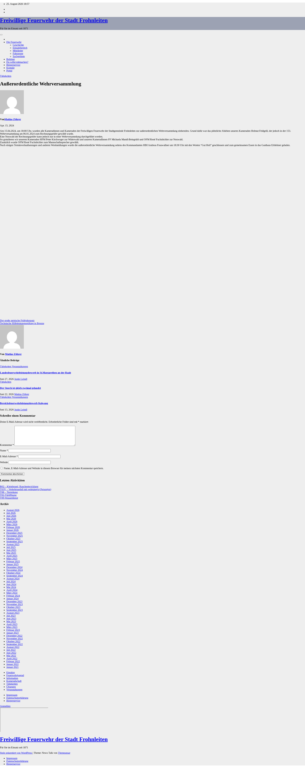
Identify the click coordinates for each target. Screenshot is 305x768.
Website (4, 462)
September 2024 (14, 575)
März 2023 (11, 627)
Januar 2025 (12, 564)
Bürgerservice (13, 65)
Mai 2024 (11, 587)
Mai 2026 (11, 518)
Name (4, 450)
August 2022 (12, 647)
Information (12, 678)
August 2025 (12, 544)
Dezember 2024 (14, 567)
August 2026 (12, 510)
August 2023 (12, 613)
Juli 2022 (11, 650)
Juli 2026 (11, 513)
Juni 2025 (11, 550)
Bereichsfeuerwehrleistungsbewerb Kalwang (24, 403)
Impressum (11, 695)
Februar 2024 (13, 595)
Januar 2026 (12, 530)
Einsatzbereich (20, 47)
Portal (9, 70)
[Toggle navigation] (1, 34)
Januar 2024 (12, 598)
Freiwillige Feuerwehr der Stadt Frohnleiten (54, 20)
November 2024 (14, 570)
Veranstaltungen (20, 366)
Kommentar (7, 445)
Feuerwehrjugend (15, 675)
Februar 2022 (13, 661)
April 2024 (11, 590)
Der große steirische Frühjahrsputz (17, 320)
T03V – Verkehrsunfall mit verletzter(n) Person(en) (25, 489)
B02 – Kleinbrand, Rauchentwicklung (19, 486)
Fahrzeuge (18, 53)
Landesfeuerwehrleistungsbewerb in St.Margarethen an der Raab (35, 372)
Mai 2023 (11, 621)
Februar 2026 (13, 527)
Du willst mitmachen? (17, 62)
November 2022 (14, 638)
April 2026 (11, 521)
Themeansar (64, 753)
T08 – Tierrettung (9, 492)
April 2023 (11, 624)
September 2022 (14, 644)
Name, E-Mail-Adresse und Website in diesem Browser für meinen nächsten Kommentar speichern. (54, 468)
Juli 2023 (11, 615)
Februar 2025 (13, 561)
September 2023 (14, 610)
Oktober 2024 (13, 573)
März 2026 (11, 524)
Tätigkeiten (5, 76)
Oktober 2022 (13, 641)
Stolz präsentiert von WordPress (16, 753)
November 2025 (14, 535)
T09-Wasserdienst (9, 498)
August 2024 (12, 578)
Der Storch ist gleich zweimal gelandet (20, 388)
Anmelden (5, 706)
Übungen (11, 686)
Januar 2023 (12, 632)
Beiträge (10, 59)
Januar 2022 (12, 664)
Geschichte (18, 45)
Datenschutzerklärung (17, 697)
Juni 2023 (11, 618)
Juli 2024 (11, 581)
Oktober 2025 (13, 538)
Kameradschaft (13, 681)
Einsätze (10, 672)
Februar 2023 (13, 630)
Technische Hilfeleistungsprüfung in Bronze (22, 323)
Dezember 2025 (14, 533)
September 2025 (14, 541)
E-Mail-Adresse (9, 456)
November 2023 (14, 604)
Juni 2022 (11, 652)
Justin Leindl (20, 379)
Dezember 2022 (14, 635)
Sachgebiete (19, 56)
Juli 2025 (11, 547)
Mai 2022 (11, 655)
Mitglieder (18, 50)
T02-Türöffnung (8, 495)
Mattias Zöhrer (12, 119)
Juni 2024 (11, 584)
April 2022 (11, 658)
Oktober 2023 (13, 607)
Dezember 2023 (14, 601)
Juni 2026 (11, 515)
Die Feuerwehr (13, 42)
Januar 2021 (12, 667)
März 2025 (11, 558)
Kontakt (10, 67)
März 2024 (11, 593)
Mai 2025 (11, 553)
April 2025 (11, 555)
